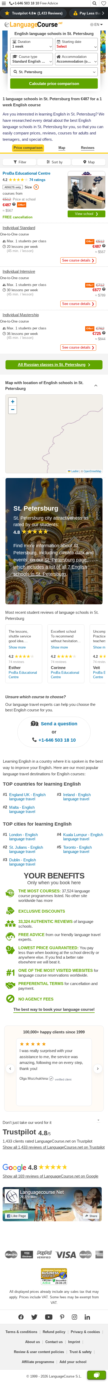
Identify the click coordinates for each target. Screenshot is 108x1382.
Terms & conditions (21, 1332)
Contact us (54, 1342)
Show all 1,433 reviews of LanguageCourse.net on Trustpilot (54, 1147)
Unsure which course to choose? (35, 697)
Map (61, 148)
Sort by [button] (57, 162)
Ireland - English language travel (77, 797)
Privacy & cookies (85, 1332)
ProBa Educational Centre (23, 675)
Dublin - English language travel (22, 862)
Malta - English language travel (22, 809)
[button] (4, 4)
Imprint (74, 1342)
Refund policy (54, 1332)
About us (32, 1342)
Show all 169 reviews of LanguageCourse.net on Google (50, 1176)
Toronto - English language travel (77, 849)
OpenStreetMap (92, 471)
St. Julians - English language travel (26, 849)
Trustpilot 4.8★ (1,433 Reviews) (37, 13)
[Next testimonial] (97, 1068)
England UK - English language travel (27, 797)
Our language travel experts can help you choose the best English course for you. (50, 707)
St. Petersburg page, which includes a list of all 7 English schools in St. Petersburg (50, 567)
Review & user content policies (39, 1352)
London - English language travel (23, 837)
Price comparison (28, 148)
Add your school (73, 1362)
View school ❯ (86, 214)
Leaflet (75, 471)
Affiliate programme (38, 1362)
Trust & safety (80, 1352)
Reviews (87, 148)
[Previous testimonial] (10, 1068)
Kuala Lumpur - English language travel (83, 837)
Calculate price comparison (54, 83)
